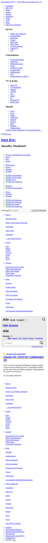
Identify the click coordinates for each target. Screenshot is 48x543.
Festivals (39, 338)
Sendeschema (11, 287)
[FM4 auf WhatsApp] (14, 182)
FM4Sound (10, 165)
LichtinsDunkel (16, 46)
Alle (9, 338)
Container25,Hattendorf (16, 354)
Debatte (8, 14)
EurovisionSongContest (15, 267)
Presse (12, 66)
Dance (8, 167)
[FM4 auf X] (11, 180)
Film (7, 246)
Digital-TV (14, 48)
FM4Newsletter (12, 295)
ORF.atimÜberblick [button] (13, 25)
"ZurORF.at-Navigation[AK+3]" (29, 2)
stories (8, 161)
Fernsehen (9, 6)
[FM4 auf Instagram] (14, 175)
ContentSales (15, 70)
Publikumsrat (15, 72)
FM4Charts (10, 273)
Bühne (31, 338)
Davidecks (9, 227)
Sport (8, 21)
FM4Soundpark (12, 291)
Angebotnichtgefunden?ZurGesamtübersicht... (24, 130)
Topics (8, 243)
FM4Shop (10, 307)
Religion (13, 126)
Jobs (12, 74)
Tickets (12, 40)
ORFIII (13, 92)
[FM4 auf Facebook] (14, 178)
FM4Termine (10, 325)
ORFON (9, 8)
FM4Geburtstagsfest (13, 269)
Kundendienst (15, 36)
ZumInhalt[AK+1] (8, 2)
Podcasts (9, 169)
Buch (8, 257)
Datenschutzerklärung (14, 530)
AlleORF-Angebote (13, 523)
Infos (7, 279)
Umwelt (9, 253)
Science (13, 122)
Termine (9, 171)
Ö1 (11, 98)
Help (12, 124)
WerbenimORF (16, 68)
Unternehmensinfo (17, 60)
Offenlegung (10, 534)
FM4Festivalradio (12, 271)
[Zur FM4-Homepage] (6, 134)
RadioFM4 (14, 102)
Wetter (8, 18)
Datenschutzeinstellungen (15, 532)
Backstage (14, 38)
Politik (8, 251)
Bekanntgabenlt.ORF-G (19, 76)
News (8, 23)
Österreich (9, 16)
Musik (8, 249)
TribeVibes (10, 231)
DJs (20, 338)
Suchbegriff (5, 210)
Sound (8, 12)
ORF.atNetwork (12, 484)
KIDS (8, 10)
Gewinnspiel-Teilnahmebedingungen (19, 311)
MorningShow (11, 219)
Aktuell (8, 263)
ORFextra (14, 42)
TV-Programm (15, 87)
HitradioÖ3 (14, 100)
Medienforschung (16, 64)
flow (7, 159)
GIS (11, 51)
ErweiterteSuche (37, 346)
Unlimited (9, 235)
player (8, 157)
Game (8, 255)
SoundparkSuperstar (13, 275)
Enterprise (14, 62)
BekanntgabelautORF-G (15, 536)
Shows (8, 215)
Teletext (13, 90)
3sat (11, 94)
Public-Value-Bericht (18, 34)
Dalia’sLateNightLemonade (16, 223)
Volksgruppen (15, 128)
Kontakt (9, 283)
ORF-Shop (14, 44)
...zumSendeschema (13, 239)
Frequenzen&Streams (14, 299)
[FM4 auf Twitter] (13, 204)
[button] (18, 155)
